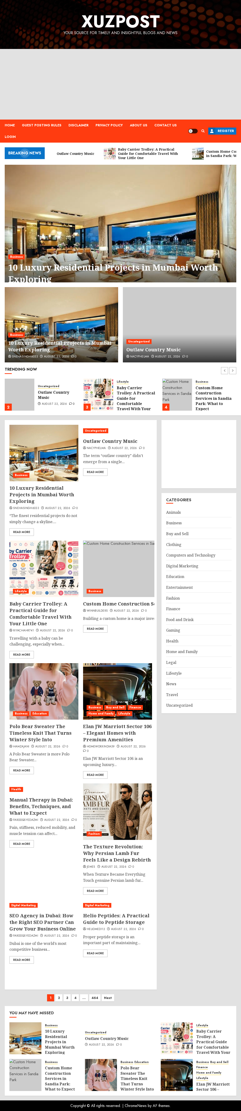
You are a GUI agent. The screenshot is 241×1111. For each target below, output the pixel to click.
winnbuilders (97, 611)
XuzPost (120, 21)
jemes (91, 867)
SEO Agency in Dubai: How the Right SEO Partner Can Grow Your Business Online (42, 922)
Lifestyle (123, 382)
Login (10, 136)
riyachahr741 (23, 631)
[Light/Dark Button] (193, 131)
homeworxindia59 (101, 747)
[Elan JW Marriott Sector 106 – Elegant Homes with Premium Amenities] (117, 691)
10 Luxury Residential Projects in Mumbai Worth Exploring (41, 494)
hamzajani (21, 747)
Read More (21, 532)
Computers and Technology (190, 555)
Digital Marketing (23, 905)
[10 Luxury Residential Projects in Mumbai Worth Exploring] (61, 324)
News (171, 683)
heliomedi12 (96, 929)
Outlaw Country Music (56, 279)
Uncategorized (21, 268)
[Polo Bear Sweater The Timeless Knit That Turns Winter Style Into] (43, 691)
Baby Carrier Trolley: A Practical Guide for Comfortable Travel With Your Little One (136, 401)
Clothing (173, 544)
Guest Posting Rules (41, 125)
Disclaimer (78, 125)
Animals (173, 512)
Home (10, 125)
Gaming (173, 630)
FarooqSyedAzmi (25, 820)
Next (108, 997)
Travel (172, 694)
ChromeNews (136, 1105)
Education (39, 713)
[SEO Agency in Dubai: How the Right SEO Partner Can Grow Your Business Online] (43, 905)
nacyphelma (139, 357)
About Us (138, 125)
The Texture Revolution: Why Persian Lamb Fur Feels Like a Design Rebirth (117, 853)
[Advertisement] (120, 84)
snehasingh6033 (25, 357)
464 (95, 997)
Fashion (94, 834)
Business (16, 335)
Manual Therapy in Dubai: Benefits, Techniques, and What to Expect (41, 806)
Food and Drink (180, 619)
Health (16, 789)
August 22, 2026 (56, 357)
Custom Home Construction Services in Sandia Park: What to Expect (214, 398)
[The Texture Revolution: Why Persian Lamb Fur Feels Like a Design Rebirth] (117, 811)
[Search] (203, 131)
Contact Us (165, 125)
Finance (135, 707)
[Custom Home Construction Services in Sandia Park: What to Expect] (177, 395)
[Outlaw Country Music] (120, 229)
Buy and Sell (115, 707)
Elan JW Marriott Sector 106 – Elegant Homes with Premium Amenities (117, 733)
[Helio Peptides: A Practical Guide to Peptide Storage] (117, 905)
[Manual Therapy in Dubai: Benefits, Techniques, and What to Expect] (43, 789)
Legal (171, 662)
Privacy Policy (109, 125)
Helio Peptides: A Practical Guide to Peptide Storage (116, 918)
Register (226, 130)
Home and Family (100, 713)
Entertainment (179, 587)
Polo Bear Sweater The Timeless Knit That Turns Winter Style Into (40, 733)
